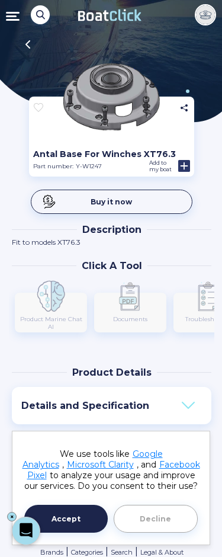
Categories (87, 552)
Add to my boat (160, 165)
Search (122, 552)
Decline (155, 518)
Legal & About (162, 552)
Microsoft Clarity (100, 464)
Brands (51, 552)
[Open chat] (26, 531)
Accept (66, 518)
